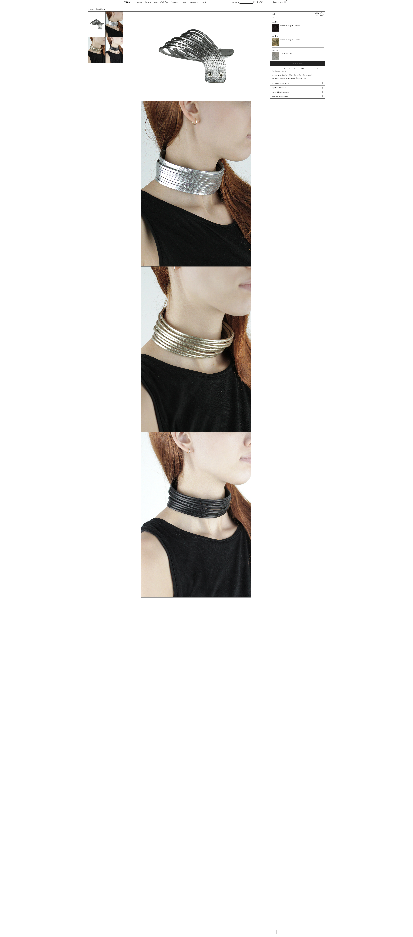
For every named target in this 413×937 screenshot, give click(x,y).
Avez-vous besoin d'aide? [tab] (280, 96)
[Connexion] (268, 2)
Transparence (194, 2)
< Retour (91, 9)
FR (261, 2)
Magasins (174, 2)
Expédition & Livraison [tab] (279, 88)
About (204, 2)
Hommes (148, 2)
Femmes (139, 2)
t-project (183, 2)
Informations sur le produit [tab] (280, 83)
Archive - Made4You (161, 2)
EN (258, 2)
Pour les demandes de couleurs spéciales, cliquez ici (289, 78)
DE (263, 2)
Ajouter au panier (297, 64)
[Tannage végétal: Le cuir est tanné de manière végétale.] (317, 14)
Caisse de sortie (278, 2)
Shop (97, 9)
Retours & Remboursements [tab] (280, 92)
